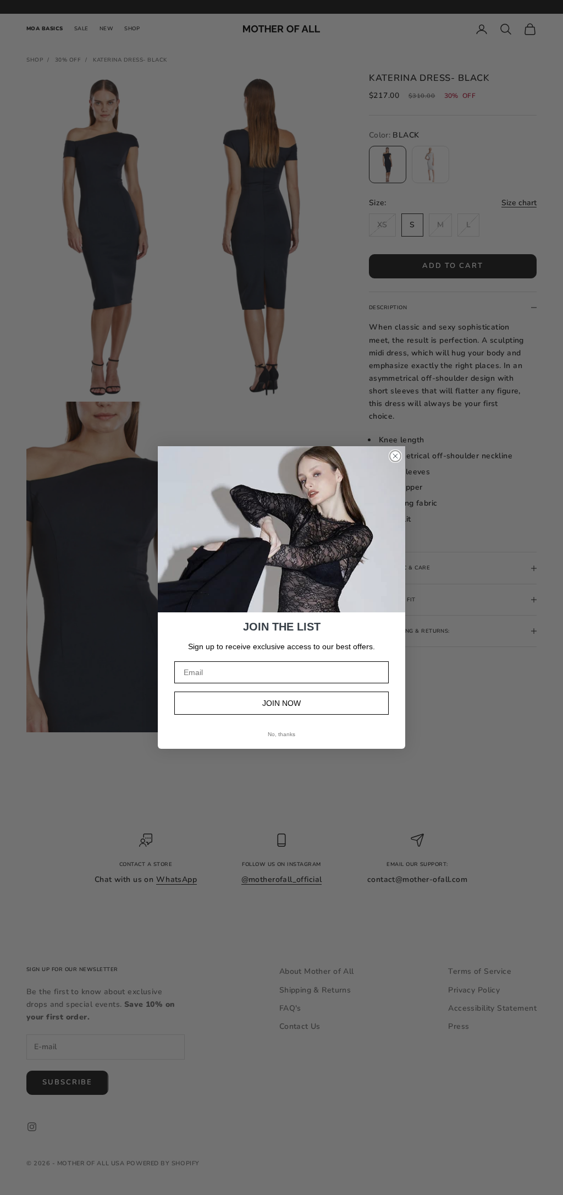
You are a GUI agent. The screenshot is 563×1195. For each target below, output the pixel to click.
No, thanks (281, 734)
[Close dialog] (395, 456)
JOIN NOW (281, 703)
